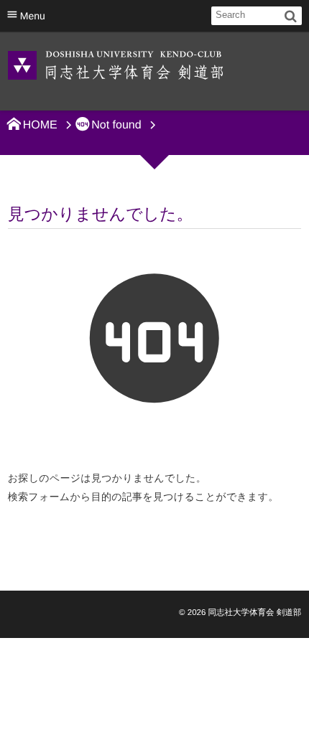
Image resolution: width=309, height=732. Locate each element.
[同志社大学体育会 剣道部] (115, 64)
